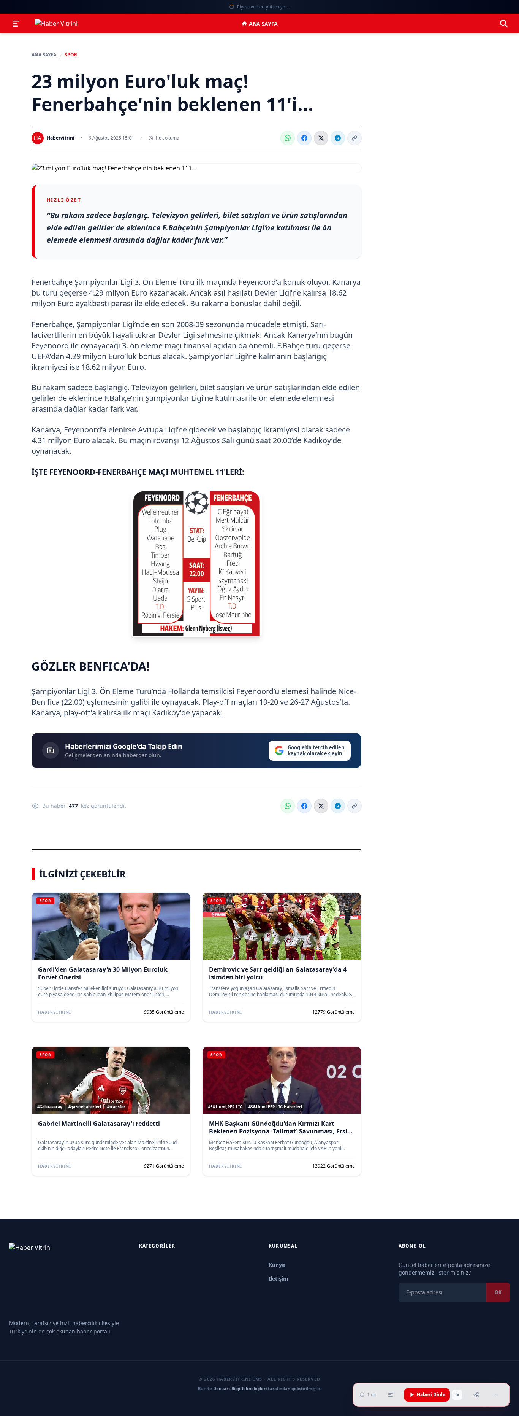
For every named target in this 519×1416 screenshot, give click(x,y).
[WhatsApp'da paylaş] (287, 138)
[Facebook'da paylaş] (304, 138)
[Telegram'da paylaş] (338, 138)
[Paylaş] (476, 1395)
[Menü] (16, 23)
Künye (277, 1264)
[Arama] (504, 23)
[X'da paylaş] (321, 138)
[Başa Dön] (496, 1395)
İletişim (278, 1278)
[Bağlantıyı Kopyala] (354, 138)
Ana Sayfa (263, 23)
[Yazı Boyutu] (390, 1395)
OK (498, 1292)
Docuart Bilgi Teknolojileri (240, 1388)
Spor (71, 55)
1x (457, 1394)
